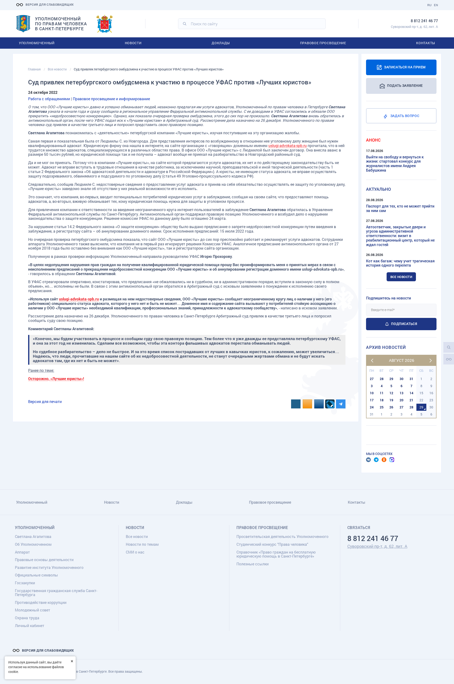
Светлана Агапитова (33, 536)
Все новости (401, 277)
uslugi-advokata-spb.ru (287, 145)
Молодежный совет (32, 609)
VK (368, 459)
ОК (384, 459)
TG (376, 459)
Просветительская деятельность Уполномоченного (282, 536)
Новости (133, 43)
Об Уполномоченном (33, 544)
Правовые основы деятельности (44, 559)
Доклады (221, 43)
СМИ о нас (135, 552)
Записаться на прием (405, 67)
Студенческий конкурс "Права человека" (272, 544)
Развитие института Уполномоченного (49, 567)
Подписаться (404, 323)
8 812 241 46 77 (424, 20)
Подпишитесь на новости (388, 298)
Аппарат (22, 552)
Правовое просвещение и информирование (111, 98)
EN (436, 5)
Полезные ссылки (252, 563)
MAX (391, 459)
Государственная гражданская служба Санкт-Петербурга (56, 592)
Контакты (425, 43)
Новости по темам (142, 544)
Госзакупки (25, 582)
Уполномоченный (37, 43)
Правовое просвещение (323, 43)
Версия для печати (45, 401)
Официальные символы (36, 574)
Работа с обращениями (49, 98)
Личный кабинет (29, 625)
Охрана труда (27, 617)
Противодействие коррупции (40, 602)
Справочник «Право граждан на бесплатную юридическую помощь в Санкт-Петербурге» (276, 554)
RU (429, 5)
